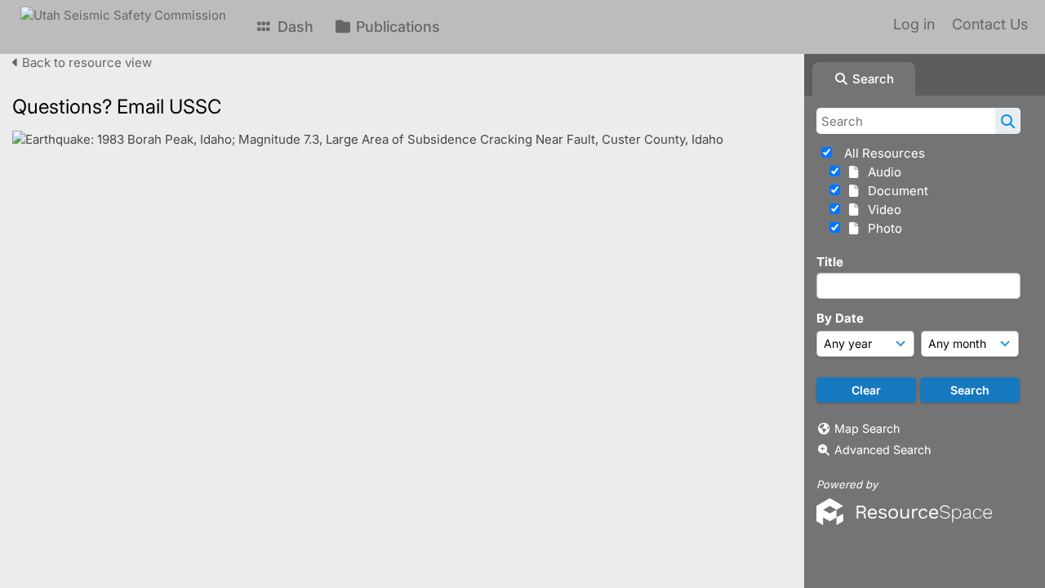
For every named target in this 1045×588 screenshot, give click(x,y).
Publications (396, 26)
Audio (881, 172)
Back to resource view (85, 62)
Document (894, 190)
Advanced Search (882, 450)
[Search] (1008, 121)
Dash (293, 26)
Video (881, 209)
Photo (881, 228)
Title (829, 262)
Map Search (867, 428)
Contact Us (990, 24)
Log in (914, 24)
